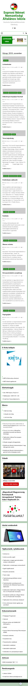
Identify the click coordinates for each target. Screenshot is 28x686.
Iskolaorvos (6, 554)
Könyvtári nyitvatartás (8, 571)
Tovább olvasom (6, 85)
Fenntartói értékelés (8, 635)
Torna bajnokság (8, 138)
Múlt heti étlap (8, 411)
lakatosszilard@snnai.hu (15, 676)
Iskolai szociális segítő (9, 557)
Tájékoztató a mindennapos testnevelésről (14, 565)
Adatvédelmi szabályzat (9, 645)
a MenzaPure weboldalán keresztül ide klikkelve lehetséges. (12, 432)
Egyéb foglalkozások (8, 568)
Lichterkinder (6, 64)
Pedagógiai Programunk (9, 616)
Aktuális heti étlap (9, 414)
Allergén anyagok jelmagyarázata (11, 442)
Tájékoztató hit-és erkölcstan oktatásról (13, 600)
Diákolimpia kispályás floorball (12, 97)
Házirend (5, 619)
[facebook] (13, 28)
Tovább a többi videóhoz (11, 484)
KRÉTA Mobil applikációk (9, 381)
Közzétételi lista (7, 638)
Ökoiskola (11, 212)
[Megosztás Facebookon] (20, 683)
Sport (19, 93)
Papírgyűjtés (6, 314)
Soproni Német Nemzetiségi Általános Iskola (14, 16)
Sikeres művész (7, 244)
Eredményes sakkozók (10, 180)
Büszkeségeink (12, 93)
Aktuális (6, 60)
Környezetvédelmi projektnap (12, 273)
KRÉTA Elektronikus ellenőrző (11, 378)
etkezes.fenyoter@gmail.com (11, 425)
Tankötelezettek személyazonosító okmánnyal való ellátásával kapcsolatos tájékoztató (13, 585)
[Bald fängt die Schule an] (19, 40)
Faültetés (5, 216)
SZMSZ (5, 627)
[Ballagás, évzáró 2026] (14, 471)
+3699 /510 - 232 (14, 396)
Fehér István (7, 67)
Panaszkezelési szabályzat (10, 642)
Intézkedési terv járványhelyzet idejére (13, 651)
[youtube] (15, 28)
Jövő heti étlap (8, 417)
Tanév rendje (6, 575)
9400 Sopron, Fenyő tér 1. (12, 392)
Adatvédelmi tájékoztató (9, 648)
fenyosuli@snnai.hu (14, 399)
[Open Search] (23, 33)
